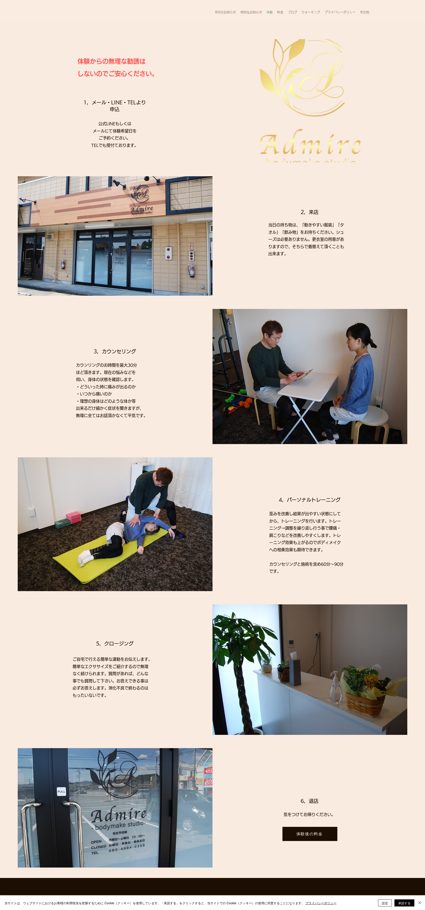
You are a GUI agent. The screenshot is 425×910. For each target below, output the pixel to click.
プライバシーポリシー (320, 903)
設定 (385, 903)
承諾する (404, 903)
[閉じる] (419, 902)
